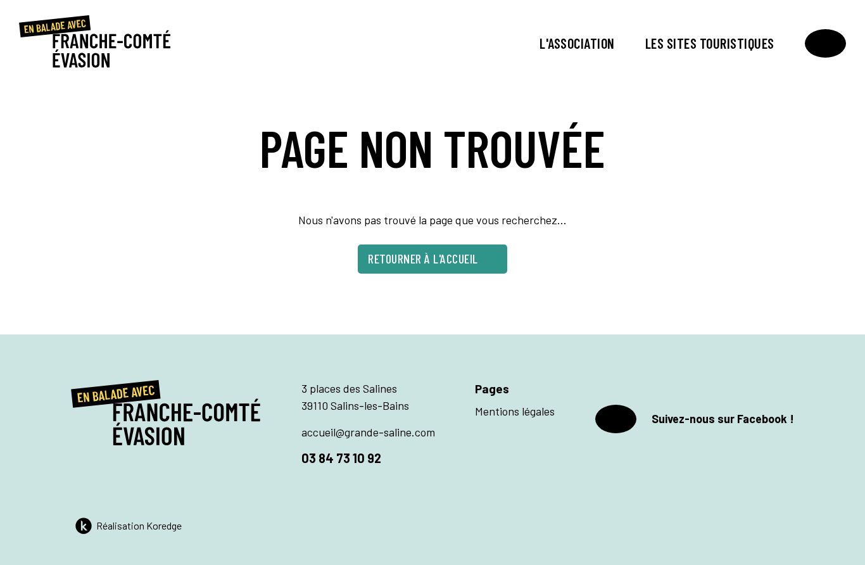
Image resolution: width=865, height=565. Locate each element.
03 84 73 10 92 (341, 458)
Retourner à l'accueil (423, 258)
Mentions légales (515, 411)
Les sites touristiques (709, 43)
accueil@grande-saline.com (368, 432)
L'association (577, 43)
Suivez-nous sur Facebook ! (723, 419)
